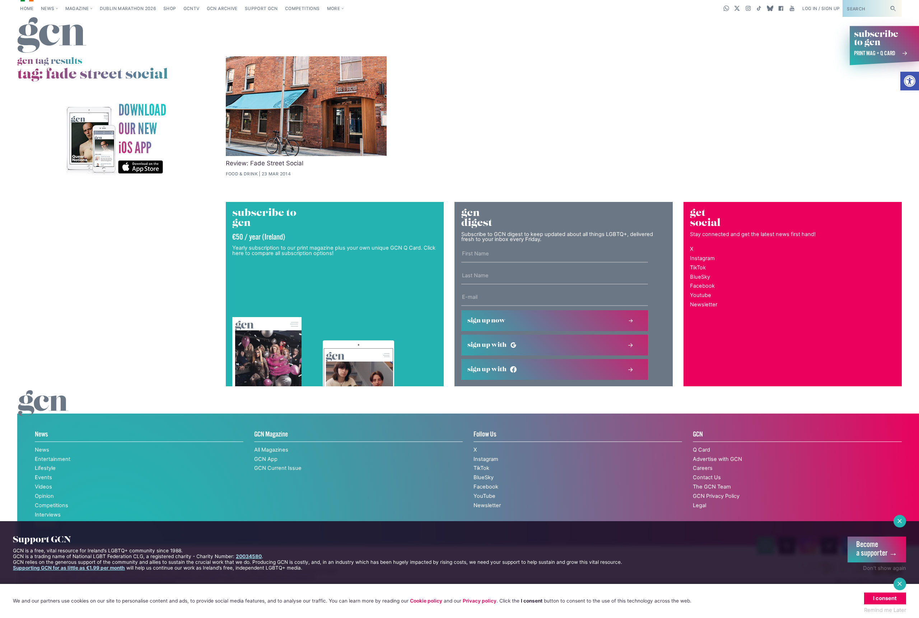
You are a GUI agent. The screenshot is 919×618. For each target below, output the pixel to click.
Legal (699, 505)
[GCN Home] (52, 35)
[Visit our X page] (737, 8)
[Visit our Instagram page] (748, 8)
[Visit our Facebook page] (781, 8)
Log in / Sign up (821, 8)
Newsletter (703, 304)
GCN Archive (222, 8)
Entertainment (52, 459)
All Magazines (271, 450)
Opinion (44, 496)
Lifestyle (45, 468)
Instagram (702, 258)
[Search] (892, 8)
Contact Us (707, 477)
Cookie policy (426, 601)
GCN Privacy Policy (716, 496)
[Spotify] (116, 139)
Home (26, 8)
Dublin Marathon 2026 (128, 8)
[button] (909, 81)
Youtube (700, 295)
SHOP (169, 8)
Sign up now (486, 320)
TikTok (698, 267)
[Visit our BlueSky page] (769, 8)
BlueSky (700, 277)
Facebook (702, 286)
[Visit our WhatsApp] (726, 8)
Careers (703, 468)
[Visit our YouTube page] (791, 8)
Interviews (48, 514)
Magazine (77, 8)
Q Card (701, 450)
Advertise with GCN (717, 459)
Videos (43, 486)
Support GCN (261, 8)
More (333, 8)
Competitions (302, 8)
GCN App (265, 459)
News (47, 8)
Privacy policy (479, 601)
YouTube (484, 496)
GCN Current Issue (278, 468)
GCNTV (191, 8)
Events (43, 477)
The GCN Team (712, 486)
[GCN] (43, 410)
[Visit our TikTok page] (759, 8)
